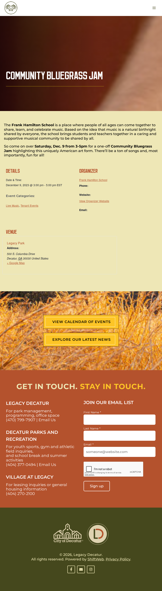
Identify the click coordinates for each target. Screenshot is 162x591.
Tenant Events (29, 205)
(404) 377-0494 (21, 464)
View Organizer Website (94, 201)
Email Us (47, 419)
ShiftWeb (96, 559)
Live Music (12, 205)
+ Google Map (16, 263)
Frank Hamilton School (93, 180)
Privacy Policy (118, 559)
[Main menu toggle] (154, 8)
